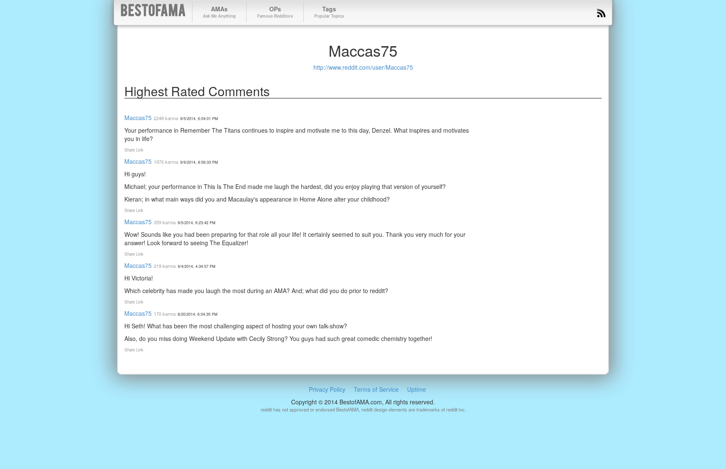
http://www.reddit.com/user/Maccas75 (363, 67)
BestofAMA (153, 11)
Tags (329, 12)
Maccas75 (138, 117)
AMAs (219, 12)
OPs (275, 12)
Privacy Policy (327, 389)
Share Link (133, 150)
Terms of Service (376, 389)
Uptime (416, 389)
